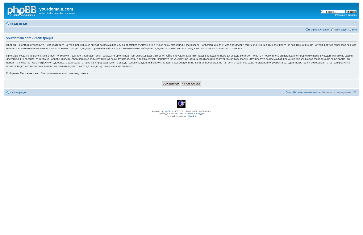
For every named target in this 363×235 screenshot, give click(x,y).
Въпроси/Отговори (319, 29)
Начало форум (18, 23)
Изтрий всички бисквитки (306, 92)
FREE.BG (191, 116)
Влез (354, 29)
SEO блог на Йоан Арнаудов (189, 113)
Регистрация (340, 29)
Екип (288, 92)
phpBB (167, 111)
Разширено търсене (346, 15)
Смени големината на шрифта (354, 23)
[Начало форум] (22, 10)
